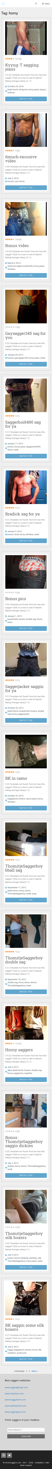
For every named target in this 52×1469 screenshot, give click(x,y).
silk (39, 1258)
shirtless (11, 269)
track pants (31, 1261)
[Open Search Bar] (35, 3)
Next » (35, 1371)
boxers (10, 358)
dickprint (23, 89)
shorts (33, 982)
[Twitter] (9, 1455)
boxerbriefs (27, 266)
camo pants (31, 798)
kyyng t (43, 89)
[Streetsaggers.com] (3, 3)
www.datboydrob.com (15, 1405)
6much (10, 181)
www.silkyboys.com (14, 1393)
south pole (21, 1353)
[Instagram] (3, 1455)
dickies (10, 1166)
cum (17, 181)
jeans (36, 89)
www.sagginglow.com (15, 1411)
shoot (10, 449)
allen (9, 1070)
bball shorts (12, 89)
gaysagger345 (21, 358)
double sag (31, 619)
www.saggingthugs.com (16, 1387)
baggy (10, 1350)
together (28, 1073)
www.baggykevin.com (15, 1399)
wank (42, 358)
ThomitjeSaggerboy (16, 893)
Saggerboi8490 (33, 446)
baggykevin (12, 798)
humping (24, 1258)
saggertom (18, 1073)
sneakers (11, 1353)
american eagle (14, 266)
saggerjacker (24, 714)
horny (30, 89)
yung (34, 893)
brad (17, 534)
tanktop (11, 92)
